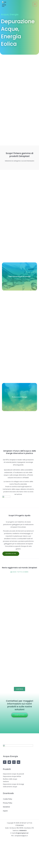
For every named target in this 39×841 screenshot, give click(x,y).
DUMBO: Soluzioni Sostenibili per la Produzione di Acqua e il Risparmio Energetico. (19, 609)
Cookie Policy (7, 799)
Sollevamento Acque (10, 787)
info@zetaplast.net (21, 833)
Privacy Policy (7, 803)
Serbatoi (6, 782)
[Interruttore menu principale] (35, 4)
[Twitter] (9, 762)
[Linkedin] (18, 762)
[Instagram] (14, 762)
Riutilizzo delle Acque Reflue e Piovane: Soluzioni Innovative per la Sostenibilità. (19, 585)
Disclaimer (6, 807)
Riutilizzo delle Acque (10, 779)
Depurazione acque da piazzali (13, 774)
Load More (19, 689)
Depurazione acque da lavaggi (13, 784)
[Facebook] (4, 762)
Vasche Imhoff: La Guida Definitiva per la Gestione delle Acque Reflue (17, 667)
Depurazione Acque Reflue (12, 776)
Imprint (5, 811)
